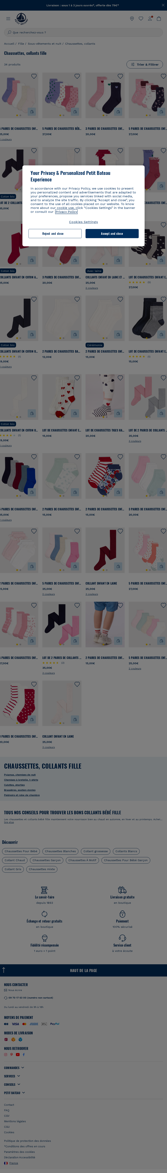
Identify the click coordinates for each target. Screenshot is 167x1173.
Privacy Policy (66, 212)
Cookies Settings (83, 222)
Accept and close (112, 233)
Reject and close (53, 233)
